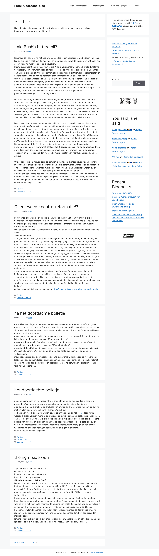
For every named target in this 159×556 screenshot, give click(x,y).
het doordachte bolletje (36, 389)
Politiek (20, 189)
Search (115, 79)
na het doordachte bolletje (39, 313)
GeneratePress (97, 552)
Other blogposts (98, 6)
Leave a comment (24, 191)
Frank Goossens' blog (29, 6)
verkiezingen (22, 439)
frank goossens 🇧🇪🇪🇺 (122, 129)
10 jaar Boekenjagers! (133, 157)
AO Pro (134, 23)
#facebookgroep (119, 139)
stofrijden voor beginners (123, 211)
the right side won (31, 457)
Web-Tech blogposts (78, 6)
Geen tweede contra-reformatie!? (46, 206)
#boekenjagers (119, 148)
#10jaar (115, 157)
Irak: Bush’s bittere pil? (35, 46)
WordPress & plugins (118, 6)
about (137, 6)
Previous (19, 542)
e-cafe (80, 413)
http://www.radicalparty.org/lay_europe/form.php (75, 289)
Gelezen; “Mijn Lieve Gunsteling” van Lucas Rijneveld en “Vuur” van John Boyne (128, 218)
